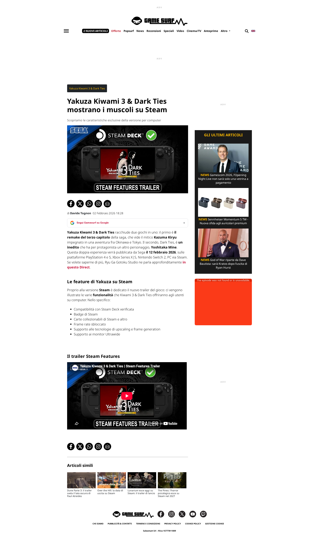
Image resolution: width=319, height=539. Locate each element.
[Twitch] (203, 513)
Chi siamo (98, 523)
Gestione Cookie (214, 523)
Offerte (116, 31)
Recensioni (154, 31)
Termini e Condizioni (148, 523)
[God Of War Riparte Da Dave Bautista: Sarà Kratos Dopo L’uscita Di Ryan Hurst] (223, 242)
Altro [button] (224, 31)
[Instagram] (173, 513)
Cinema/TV (194, 31)
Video (180, 31)
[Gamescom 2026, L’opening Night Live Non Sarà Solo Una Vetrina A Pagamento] (223, 157)
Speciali (169, 31)
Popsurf (129, 31)
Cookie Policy (193, 523)
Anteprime (211, 31)
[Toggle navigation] (66, 30)
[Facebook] (162, 513)
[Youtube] (194, 513)
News (140, 31)
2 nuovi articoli (95, 31)
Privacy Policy (172, 523)
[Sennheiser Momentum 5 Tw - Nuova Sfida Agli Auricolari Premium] (223, 202)
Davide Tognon (80, 213)
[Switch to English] (253, 31)
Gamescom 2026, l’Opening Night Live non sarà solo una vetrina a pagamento (223, 178)
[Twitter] (184, 513)
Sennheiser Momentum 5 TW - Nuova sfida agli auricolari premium (223, 221)
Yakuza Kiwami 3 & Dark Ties (87, 88)
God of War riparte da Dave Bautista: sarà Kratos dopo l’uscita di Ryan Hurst (223, 263)
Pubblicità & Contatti (120, 523)
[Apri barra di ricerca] (247, 31)
